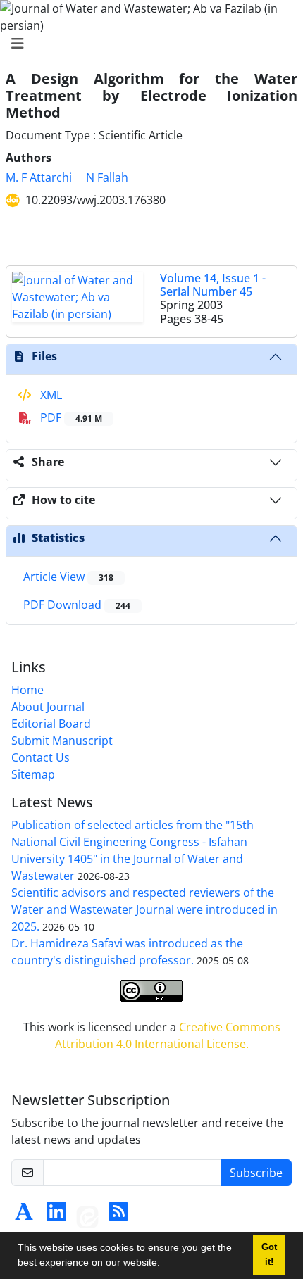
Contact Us (40, 757)
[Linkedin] (56, 1215)
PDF (69, 417)
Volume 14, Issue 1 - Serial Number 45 (213, 284)
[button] (165, 1264)
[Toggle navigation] (147, 43)
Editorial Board (51, 723)
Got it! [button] (269, 1254)
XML (49, 395)
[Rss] (118, 1215)
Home (27, 690)
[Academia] (24, 1215)
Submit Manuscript (62, 740)
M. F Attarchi (39, 177)
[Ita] (87, 1215)
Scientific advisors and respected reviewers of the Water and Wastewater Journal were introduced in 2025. (144, 909)
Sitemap (33, 774)
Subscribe (256, 1172)
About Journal (48, 706)
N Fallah (107, 177)
